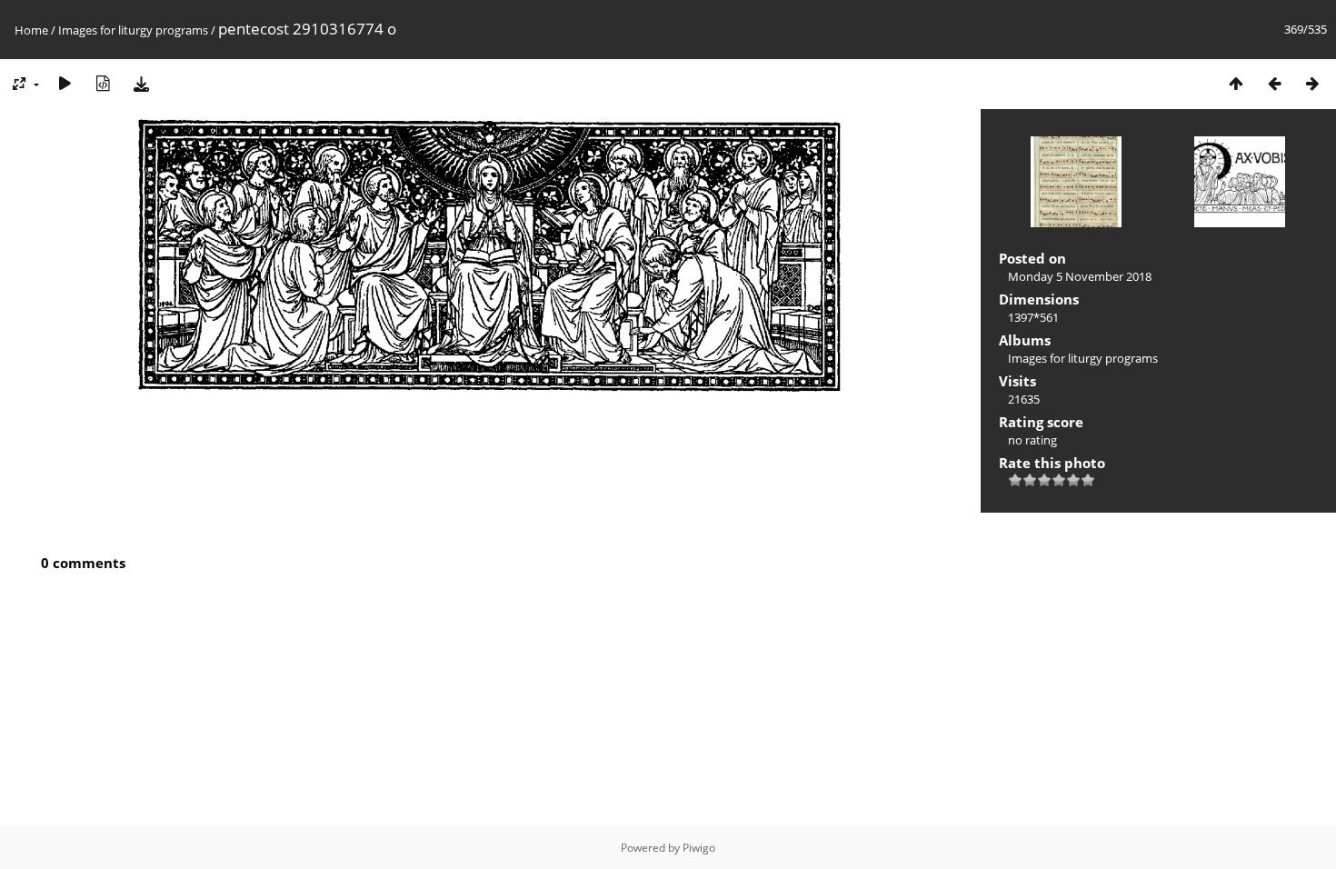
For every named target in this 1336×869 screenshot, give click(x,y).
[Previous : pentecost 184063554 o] (1274, 83)
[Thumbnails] (1236, 83)
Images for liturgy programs (133, 30)
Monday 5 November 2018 (1080, 276)
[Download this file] (141, 83)
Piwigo (699, 847)
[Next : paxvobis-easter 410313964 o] (1312, 83)
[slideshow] (64, 83)
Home (31, 30)
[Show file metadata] (103, 83)
